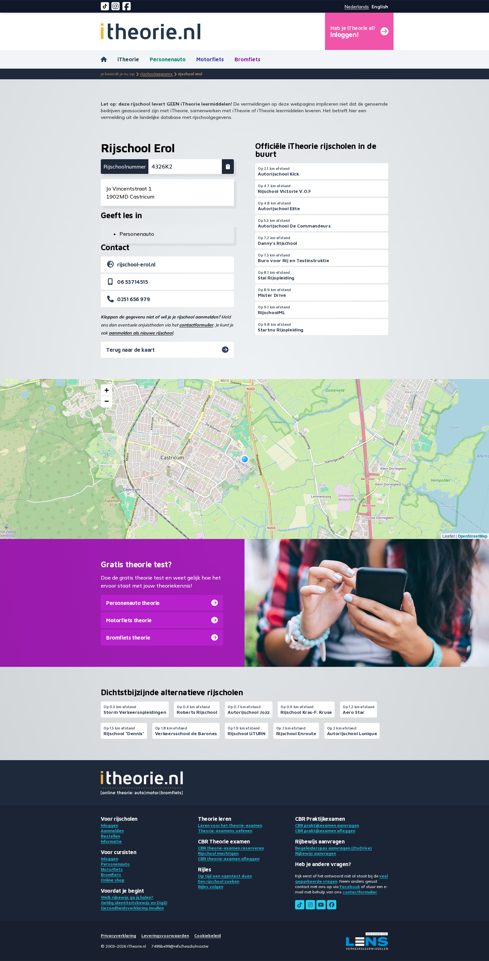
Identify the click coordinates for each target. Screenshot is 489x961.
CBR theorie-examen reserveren (231, 847)
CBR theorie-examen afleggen (228, 858)
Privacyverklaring (118, 935)
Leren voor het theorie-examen (230, 825)
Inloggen (109, 825)
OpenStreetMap (472, 536)
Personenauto (168, 59)
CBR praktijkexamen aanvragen (327, 825)
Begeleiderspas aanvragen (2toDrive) (333, 847)
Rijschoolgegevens (156, 73)
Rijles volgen (210, 886)
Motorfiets (210, 59)
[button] (245, 459)
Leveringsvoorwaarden (165, 935)
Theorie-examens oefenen (225, 830)
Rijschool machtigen (218, 853)
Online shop (112, 879)
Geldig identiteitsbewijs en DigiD (134, 902)
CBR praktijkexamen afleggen (325, 830)
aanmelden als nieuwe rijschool (141, 332)
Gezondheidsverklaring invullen (132, 907)
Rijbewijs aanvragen (315, 853)
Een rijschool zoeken (218, 881)
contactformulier (196, 324)
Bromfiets (247, 59)
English (380, 7)
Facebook (350, 886)
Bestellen (110, 835)
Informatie (111, 841)
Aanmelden (112, 830)
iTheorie (128, 59)
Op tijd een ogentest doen (225, 875)
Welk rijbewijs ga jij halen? (127, 897)
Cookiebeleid (207, 935)
